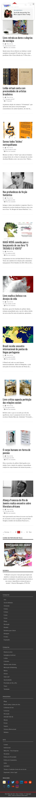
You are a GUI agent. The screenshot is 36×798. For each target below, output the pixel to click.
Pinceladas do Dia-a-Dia (10, 683)
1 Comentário (9, 101)
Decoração (6, 624)
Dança (5, 621)
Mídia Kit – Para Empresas (11, 750)
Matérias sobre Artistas (10, 664)
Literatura (6, 661)
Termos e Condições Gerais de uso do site (15, 769)
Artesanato (7, 606)
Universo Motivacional (10, 729)
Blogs (5, 701)
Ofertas (6, 673)
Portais (5, 723)
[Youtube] (25, 783)
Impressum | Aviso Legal (10, 772)
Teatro (5, 686)
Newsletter (7, 754)
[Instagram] (17, 787)
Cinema (6, 609)
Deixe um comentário (11, 47)
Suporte (6, 726)
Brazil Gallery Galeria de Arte (12, 704)
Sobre (5, 763)
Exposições (7, 640)
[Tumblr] (4, 787)
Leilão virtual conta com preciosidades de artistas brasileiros (14, 91)
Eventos (6, 636)
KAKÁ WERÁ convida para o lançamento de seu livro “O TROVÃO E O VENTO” (15, 245)
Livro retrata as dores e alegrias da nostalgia (17, 39)
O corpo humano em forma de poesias (16, 451)
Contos (5, 615)
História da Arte (8, 652)
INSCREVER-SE (8, 717)
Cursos (5, 618)
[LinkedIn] (21, 783)
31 (22, 532)
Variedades (7, 689)
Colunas (6, 612)
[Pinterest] (17, 783)
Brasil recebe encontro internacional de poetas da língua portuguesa (15, 349)
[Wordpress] (8, 787)
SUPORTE (7, 766)
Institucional (7, 747)
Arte (5, 599)
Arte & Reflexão (8, 602)
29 (16, 532)
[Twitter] (12, 783)
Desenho (6, 627)
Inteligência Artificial (9, 655)
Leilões (6, 658)
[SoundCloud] (12, 787)
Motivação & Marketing (10, 667)
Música (6, 670)
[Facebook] (8, 783)
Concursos (6, 710)
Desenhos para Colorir (10, 630)
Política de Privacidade (10, 757)
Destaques (6, 633)
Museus (6, 720)
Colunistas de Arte (9, 707)
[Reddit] (30, 783)
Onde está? (7, 677)
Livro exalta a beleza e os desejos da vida (14, 297)
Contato (6, 744)
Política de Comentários (10, 760)
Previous (6, 532)
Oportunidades (8, 680)
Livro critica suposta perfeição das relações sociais (17, 400)
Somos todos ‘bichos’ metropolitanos (12, 143)
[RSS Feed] (4, 783)
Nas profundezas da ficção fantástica (15, 193)
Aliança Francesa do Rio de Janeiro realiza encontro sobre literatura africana (17, 503)
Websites (6, 732)
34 (27, 532)
